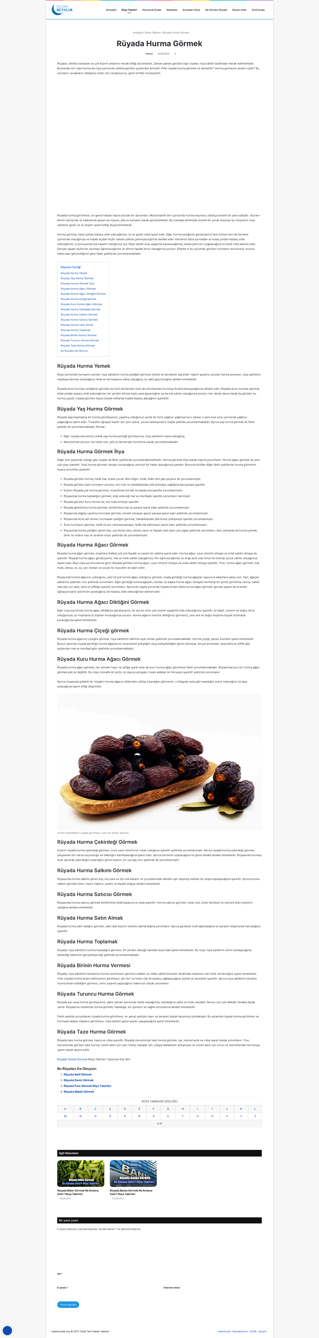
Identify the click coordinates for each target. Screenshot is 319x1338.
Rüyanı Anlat (239, 9)
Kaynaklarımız (240, 1331)
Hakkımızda (224, 1331)
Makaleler (172, 9)
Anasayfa (110, 9)
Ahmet (149, 53)
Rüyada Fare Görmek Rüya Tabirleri (87, 1086)
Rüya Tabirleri (129, 9)
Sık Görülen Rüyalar (216, 9)
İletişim (263, 1331)
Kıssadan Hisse (191, 9)
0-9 (159, 1123)
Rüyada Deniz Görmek (79, 1080)
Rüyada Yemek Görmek (72, 1059)
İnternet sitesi (172, 1287)
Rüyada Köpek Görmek (79, 1091)
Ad (59, 1273)
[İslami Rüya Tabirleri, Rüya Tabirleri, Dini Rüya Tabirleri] (62, 9)
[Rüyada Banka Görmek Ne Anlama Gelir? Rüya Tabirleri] (133, 1173)
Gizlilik (253, 1331)
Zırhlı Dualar (258, 9)
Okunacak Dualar (151, 9)
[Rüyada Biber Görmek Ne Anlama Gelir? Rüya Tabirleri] (80, 1173)
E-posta (62, 1287)
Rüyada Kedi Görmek (78, 1074)
